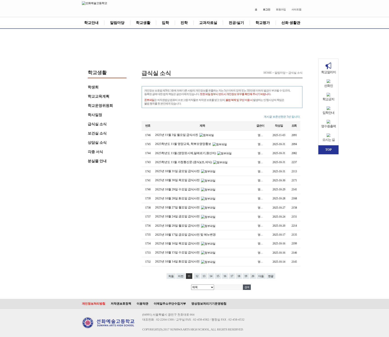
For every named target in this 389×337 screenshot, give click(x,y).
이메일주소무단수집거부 (170, 303)
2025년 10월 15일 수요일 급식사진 (177, 252)
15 (218, 276)
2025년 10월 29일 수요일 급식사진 (177, 189)
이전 (180, 276)
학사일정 (95, 115)
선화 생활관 (290, 23)
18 (238, 276)
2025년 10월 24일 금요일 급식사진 (177, 216)
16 (225, 276)
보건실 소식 (97, 133)
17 (232, 276)
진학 (184, 23)
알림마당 (117, 23)
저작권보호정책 (121, 303)
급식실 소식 (97, 124)
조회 (294, 125)
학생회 (93, 87)
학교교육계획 (98, 96)
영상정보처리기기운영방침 (208, 303)
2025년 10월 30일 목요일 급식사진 (177, 180)
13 (204, 276)
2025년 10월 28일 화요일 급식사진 (177, 198)
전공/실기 (236, 23)
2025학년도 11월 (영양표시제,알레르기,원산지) (186, 153)
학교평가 (263, 23)
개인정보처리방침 (93, 303)
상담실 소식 (97, 142)
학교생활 (143, 23)
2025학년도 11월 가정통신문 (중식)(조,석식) (184, 162)
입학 (165, 23)
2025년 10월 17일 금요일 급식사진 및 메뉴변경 (185, 234)
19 (245, 276)
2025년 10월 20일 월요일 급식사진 (177, 225)
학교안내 (91, 23)
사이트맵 (296, 9)
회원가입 (281, 9)
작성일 (279, 125)
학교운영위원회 (100, 105)
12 (197, 276)
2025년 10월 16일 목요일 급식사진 (177, 243)
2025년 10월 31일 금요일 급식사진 (177, 171)
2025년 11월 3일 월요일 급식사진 (177, 135)
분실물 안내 (97, 161)
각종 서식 (95, 152)
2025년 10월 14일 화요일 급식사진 (177, 261)
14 (211, 276)
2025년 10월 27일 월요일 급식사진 (177, 207)
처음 (171, 276)
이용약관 (142, 303)
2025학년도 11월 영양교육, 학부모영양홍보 (183, 144)
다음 (261, 276)
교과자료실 (208, 23)
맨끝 (271, 276)
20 (252, 276)
